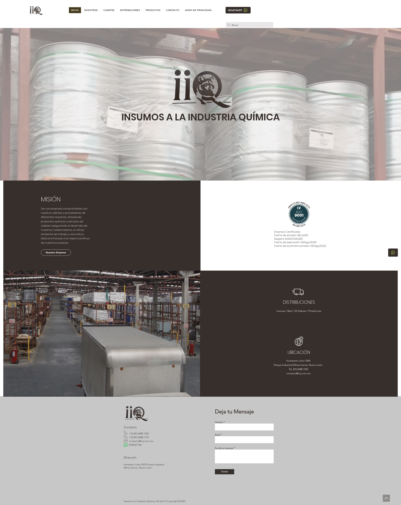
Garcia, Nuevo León (312, 364)
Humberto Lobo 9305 (298, 360)
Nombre (219, 422)
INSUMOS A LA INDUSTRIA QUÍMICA (200, 117)
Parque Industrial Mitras (287, 364)
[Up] (386, 498)
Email (217, 435)
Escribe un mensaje (224, 448)
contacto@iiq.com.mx (298, 373)
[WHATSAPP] (393, 253)
